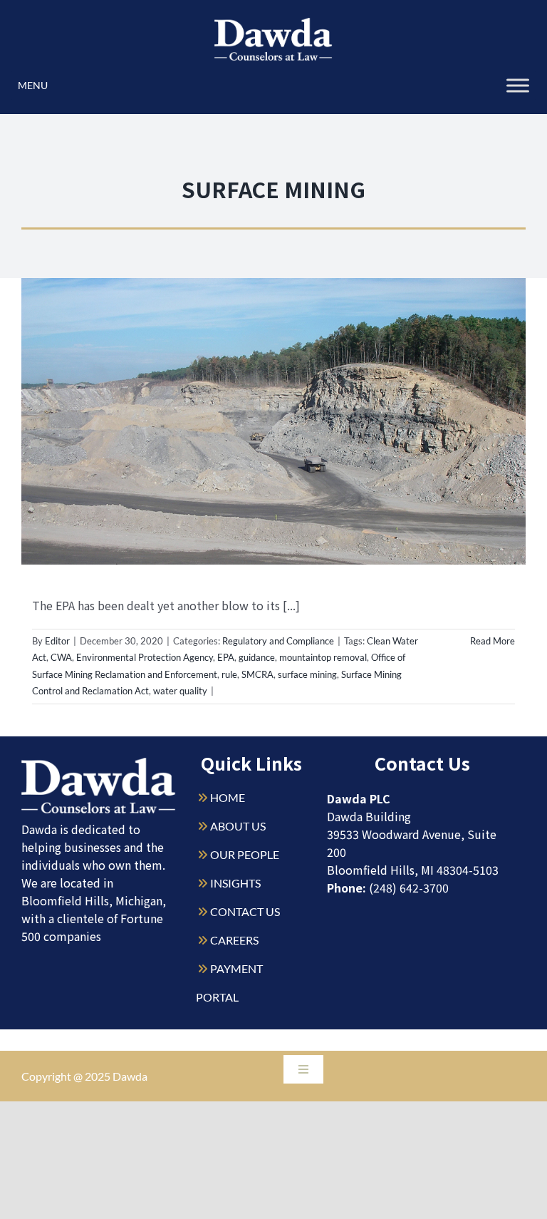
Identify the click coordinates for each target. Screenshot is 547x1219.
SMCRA (257, 674)
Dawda (130, 1076)
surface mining (307, 674)
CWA (61, 657)
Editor (57, 641)
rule (229, 674)
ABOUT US (238, 826)
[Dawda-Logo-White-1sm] (98, 763)
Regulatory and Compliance (278, 641)
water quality (180, 690)
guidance (257, 657)
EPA (225, 657)
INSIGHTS (235, 883)
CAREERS (234, 940)
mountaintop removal (323, 657)
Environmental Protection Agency (144, 657)
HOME (227, 797)
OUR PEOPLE (244, 854)
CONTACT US (245, 911)
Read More (492, 641)
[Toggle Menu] (517, 85)
